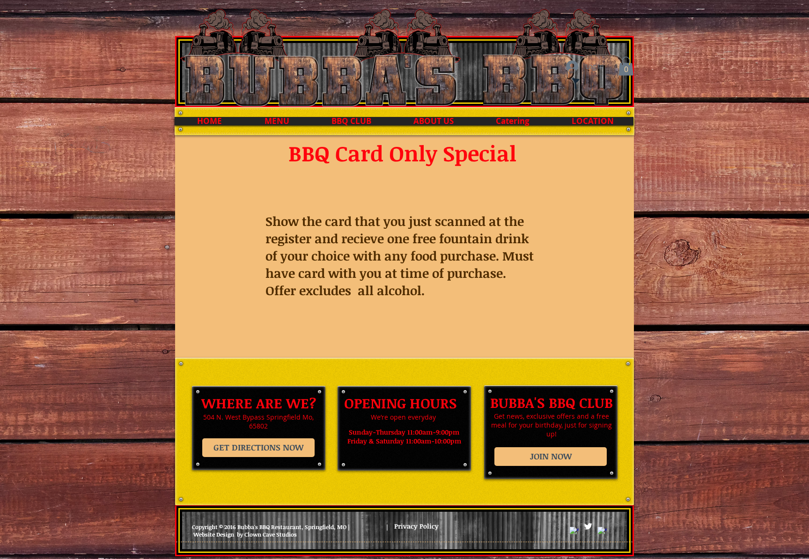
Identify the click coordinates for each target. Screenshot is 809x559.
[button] (626, 66)
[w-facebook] (574, 531)
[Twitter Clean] (588, 526)
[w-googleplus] (602, 531)
